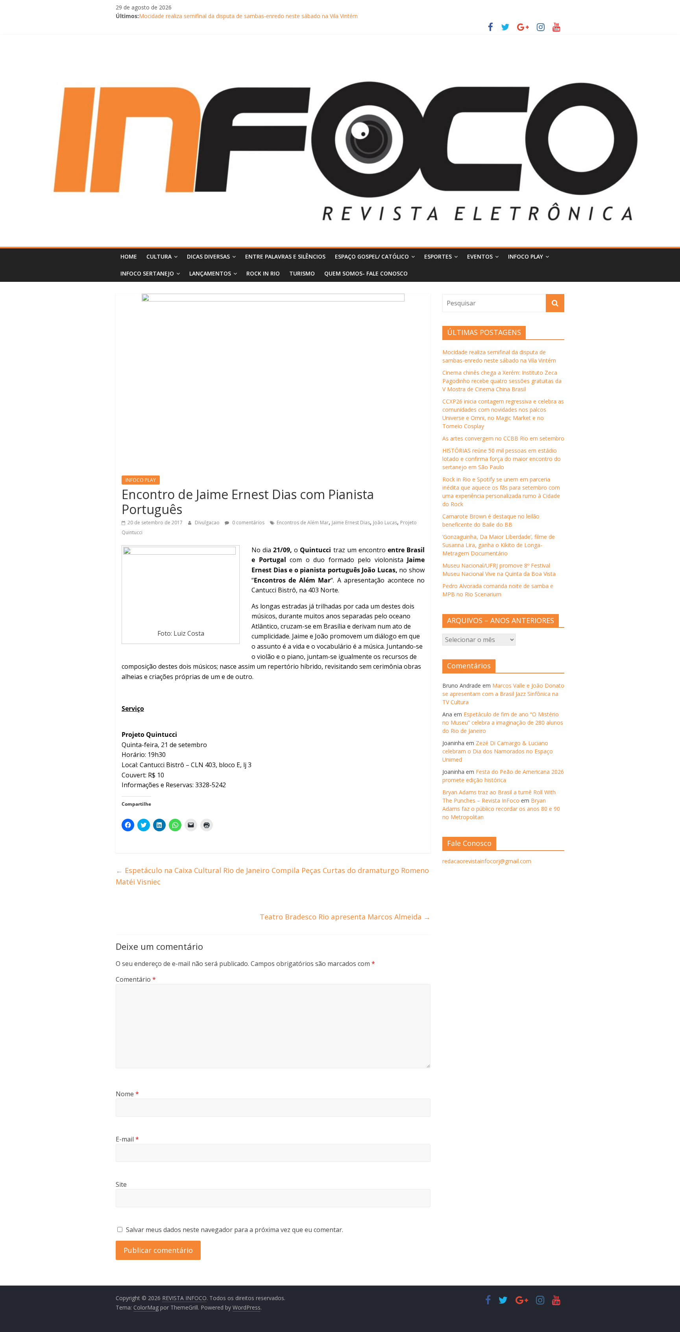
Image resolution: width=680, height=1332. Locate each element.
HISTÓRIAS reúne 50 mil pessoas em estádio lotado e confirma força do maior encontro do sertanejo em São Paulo (501, 459)
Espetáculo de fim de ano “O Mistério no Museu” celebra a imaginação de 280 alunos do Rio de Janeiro (502, 722)
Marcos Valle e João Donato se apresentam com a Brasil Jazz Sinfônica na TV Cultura (503, 694)
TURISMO (302, 273)
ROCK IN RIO (263, 273)
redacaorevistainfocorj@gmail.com (486, 861)
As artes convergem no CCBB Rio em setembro (503, 438)
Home (128, 256)
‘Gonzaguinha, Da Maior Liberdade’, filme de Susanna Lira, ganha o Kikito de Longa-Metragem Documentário (498, 545)
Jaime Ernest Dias (351, 522)
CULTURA (159, 256)
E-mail (127, 1139)
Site (121, 1184)
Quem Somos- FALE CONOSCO (366, 273)
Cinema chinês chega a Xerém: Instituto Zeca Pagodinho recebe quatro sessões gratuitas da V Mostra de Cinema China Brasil (502, 381)
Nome (127, 1094)
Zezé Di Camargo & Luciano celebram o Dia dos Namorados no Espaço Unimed (497, 751)
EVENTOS (480, 256)
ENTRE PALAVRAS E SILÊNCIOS (285, 256)
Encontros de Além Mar (303, 522)
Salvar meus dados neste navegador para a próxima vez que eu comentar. (234, 1229)
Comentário (136, 979)
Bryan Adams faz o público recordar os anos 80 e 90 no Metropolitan (501, 809)
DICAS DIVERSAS (208, 256)
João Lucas (385, 522)
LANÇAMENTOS (210, 273)
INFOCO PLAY (525, 256)
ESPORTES (438, 256)
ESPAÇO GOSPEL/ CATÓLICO (372, 256)
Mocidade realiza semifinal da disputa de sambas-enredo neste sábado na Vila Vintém (248, 16)
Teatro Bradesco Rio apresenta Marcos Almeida (345, 916)
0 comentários (247, 522)
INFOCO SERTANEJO (147, 273)
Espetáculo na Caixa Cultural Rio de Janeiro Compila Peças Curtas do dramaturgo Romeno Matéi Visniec (272, 876)
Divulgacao (208, 522)
